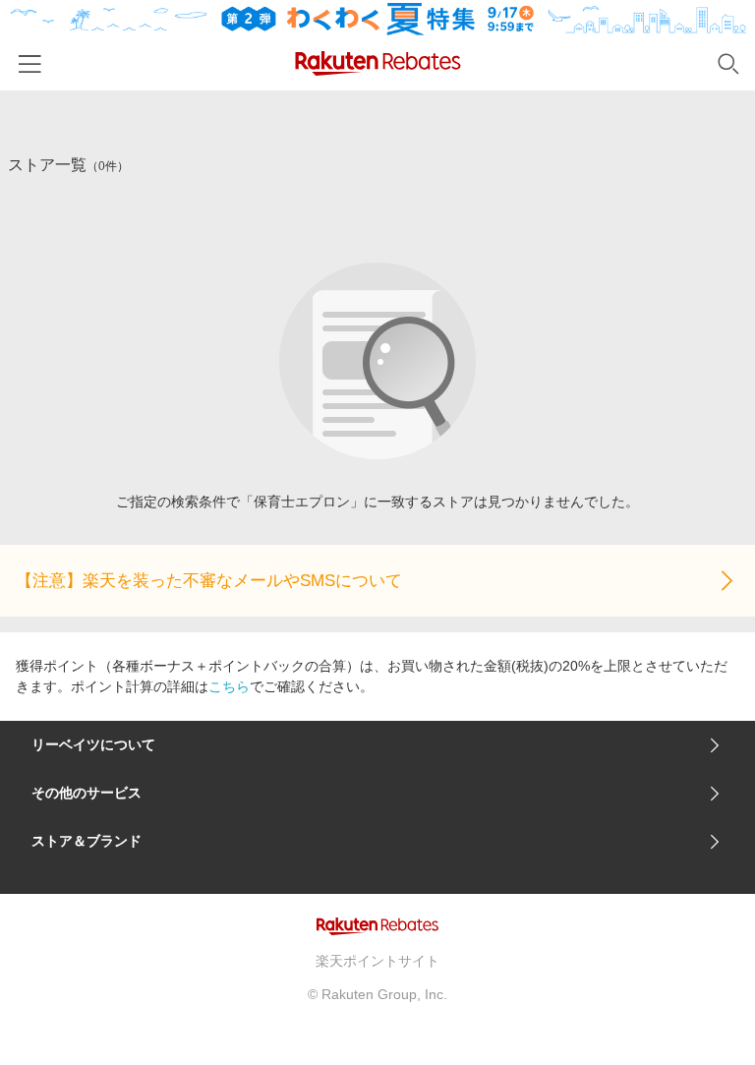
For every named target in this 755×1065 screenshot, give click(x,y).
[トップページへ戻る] (378, 63)
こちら (229, 686)
